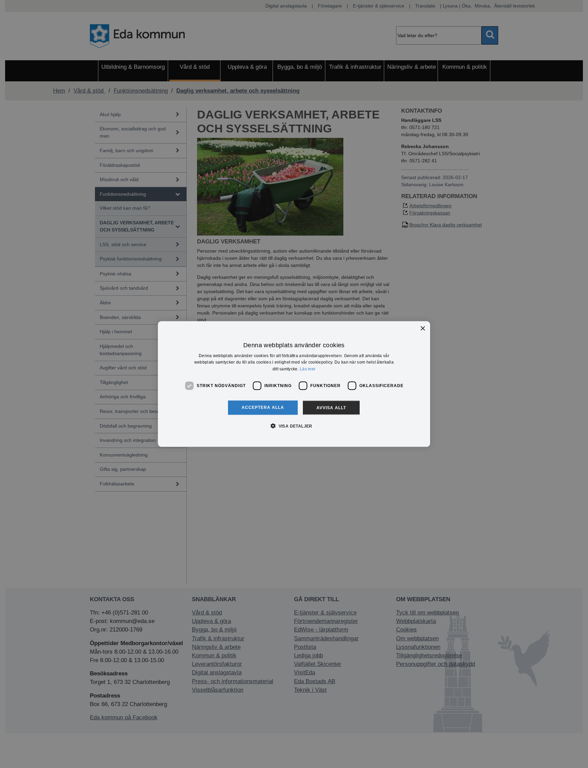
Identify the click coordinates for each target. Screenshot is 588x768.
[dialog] (294, 384)
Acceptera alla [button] (263, 407)
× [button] (422, 328)
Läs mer (307, 369)
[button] (294, 425)
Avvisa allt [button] (331, 407)
